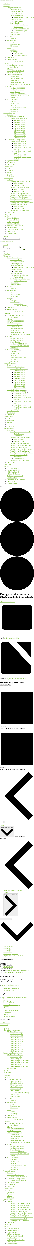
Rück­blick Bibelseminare (11, 1003)
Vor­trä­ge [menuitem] (10, 1202)
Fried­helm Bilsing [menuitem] (16, 1081)
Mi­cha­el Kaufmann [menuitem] (16, 1087)
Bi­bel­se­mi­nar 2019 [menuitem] (16, 1045)
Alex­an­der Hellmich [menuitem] (17, 1083)
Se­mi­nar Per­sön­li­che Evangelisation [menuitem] (17, 1149)
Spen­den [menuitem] (10, 1194)
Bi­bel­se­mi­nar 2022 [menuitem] (16, 1040)
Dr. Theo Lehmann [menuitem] (16, 1119)
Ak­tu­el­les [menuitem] (6, 1075)
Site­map (6, 1014)
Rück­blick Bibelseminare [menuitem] (15, 1032)
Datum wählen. (19, 836)
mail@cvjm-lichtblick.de (12, 638)
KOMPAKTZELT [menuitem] (15, 1161)
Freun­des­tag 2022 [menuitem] (16, 1057)
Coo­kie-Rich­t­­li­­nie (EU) (10, 1016)
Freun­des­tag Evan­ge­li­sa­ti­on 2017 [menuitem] (21, 1063)
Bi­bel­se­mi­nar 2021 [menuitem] (16, 1041)
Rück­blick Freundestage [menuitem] (15, 1055)
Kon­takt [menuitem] (6, 1226)
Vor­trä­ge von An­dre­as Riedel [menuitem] (20, 1203)
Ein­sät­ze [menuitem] (13, 1100)
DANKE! (6, 1009)
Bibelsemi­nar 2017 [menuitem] (16, 1049)
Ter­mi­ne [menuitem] (6, 1028)
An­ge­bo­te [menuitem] (6, 1121)
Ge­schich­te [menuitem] (10, 1116)
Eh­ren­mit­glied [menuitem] (12, 1117)
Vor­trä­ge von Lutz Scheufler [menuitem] (19, 1207)
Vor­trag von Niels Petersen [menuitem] (19, 1211)
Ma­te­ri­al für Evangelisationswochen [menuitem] (18, 1164)
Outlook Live (7, 952)
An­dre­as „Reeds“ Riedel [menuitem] (15, 1236)
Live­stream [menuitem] (7, 1072)
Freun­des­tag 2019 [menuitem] (16, 1059)
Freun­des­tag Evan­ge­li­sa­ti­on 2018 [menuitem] (21, 1061)
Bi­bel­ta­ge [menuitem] (10, 1127)
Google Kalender (9, 946)
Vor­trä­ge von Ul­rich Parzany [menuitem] (19, 1215)
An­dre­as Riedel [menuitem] (15, 1089)
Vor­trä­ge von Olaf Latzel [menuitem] (18, 1219)
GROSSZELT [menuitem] (14, 1159)
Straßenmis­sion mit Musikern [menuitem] (20, 1142)
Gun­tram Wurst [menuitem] (15, 1096)
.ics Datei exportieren (10, 954)
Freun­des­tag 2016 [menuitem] (16, 1064)
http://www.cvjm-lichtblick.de (16, 679)
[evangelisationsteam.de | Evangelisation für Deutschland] (6, 0)
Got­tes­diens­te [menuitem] (15, 1135)
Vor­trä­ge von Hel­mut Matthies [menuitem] (20, 1209)
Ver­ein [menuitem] (9, 1110)
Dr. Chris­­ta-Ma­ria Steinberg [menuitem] (19, 1093)
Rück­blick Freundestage (11, 1005)
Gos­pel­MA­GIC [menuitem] (15, 1138)
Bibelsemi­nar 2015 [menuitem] (16, 1051)
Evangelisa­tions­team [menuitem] (14, 1079)
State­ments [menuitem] (14, 1169)
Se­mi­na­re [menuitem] (10, 1144)
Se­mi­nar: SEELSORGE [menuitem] (17, 1146)
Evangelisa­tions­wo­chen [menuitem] (15, 1123)
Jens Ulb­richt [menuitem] (14, 1094)
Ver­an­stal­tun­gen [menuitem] (9, 1171)
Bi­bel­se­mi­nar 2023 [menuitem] (16, 1038)
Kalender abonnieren (6, 918)
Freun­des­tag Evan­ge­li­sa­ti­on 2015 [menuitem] (21, 1066)
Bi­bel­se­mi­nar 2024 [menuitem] (16, 1036)
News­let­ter (7, 1001)
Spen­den (6, 1007)
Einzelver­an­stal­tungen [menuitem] (14, 1133)
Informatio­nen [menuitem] (8, 1188)
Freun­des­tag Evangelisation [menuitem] (12, 1053)
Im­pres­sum (7, 1012)
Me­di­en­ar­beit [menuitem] (11, 1102)
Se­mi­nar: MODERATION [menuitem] (18, 1152)
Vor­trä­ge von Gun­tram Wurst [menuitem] (20, 1205)
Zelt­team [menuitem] (10, 1098)
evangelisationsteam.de (11, 988)
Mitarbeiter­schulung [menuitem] (17, 1137)
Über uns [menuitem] (6, 1077)
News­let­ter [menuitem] (10, 1192)
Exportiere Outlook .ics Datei (13, 956)
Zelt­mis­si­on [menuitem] (14, 1125)
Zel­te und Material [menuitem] (13, 1158)
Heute (2, 825)
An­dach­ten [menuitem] (10, 1198)
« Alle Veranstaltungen (7, 602)
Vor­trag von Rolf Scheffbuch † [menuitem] (20, 1221)
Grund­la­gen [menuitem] (14, 1114)
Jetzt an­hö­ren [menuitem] (8, 1200)
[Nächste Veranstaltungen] (4, 822)
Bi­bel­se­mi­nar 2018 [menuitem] (16, 1047)
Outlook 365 (7, 950)
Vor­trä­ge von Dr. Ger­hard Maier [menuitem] (21, 1213)
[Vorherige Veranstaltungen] (18, 820)
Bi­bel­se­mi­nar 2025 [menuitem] (16, 1034)
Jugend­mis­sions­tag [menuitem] (9, 1068)
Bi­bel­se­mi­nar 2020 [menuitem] (16, 1043)
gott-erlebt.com (8, 990)
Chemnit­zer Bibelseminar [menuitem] (12, 1030)
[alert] (17, 708)
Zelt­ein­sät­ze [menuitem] (7, 1070)
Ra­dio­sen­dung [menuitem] (15, 1106)
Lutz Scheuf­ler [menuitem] (15, 1091)
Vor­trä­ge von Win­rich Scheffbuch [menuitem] (21, 1217)
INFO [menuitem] (12, 1104)
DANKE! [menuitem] (9, 1196)
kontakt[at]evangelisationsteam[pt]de (17, 971)
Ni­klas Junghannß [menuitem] (16, 1085)
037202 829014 (8, 967)
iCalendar (6, 948)
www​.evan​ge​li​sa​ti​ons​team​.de (13, 973)
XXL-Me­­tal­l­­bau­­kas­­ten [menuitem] (14, 1131)
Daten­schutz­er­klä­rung (10, 1011)
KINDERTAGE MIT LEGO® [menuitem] (15, 1129)
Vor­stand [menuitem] (13, 1112)
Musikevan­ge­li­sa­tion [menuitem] (17, 1140)
